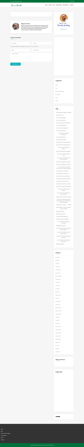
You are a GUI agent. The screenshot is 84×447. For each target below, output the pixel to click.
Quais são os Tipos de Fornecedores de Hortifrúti (64, 237)
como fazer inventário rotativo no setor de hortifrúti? (63, 158)
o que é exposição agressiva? (62, 216)
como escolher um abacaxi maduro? (63, 142)
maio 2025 (57, 260)
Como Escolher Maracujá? (61, 139)
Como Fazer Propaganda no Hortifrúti (63, 164)
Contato (56, 100)
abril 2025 (57, 263)
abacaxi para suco (59, 115)
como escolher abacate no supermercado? (63, 134)
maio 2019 (57, 291)
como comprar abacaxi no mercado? (63, 122)
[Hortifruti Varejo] (17, 5)
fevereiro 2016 (58, 326)
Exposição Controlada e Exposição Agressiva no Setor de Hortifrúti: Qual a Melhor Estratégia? (64, 201)
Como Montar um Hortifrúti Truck (62, 173)
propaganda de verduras (61, 225)
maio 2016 (57, 320)
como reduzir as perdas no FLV (62, 181)
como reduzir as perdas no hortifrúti (63, 183)
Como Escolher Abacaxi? (61, 137)
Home (56, 85)
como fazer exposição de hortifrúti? (63, 151)
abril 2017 (57, 298)
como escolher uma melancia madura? (63, 148)
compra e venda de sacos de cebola (63, 196)
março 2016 (57, 323)
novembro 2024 (58, 276)
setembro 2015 (58, 339)
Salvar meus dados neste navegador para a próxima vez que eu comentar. (24, 46)
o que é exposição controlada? (62, 219)
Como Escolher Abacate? (61, 130)
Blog (56, 88)
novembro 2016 (58, 310)
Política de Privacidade (59, 91)
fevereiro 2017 (58, 301)
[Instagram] (73, 1)
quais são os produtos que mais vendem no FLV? (63, 233)
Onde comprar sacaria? (60, 213)
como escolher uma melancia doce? (63, 144)
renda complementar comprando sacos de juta (63, 241)
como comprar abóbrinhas (61, 125)
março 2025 (57, 266)
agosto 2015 (57, 342)
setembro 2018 (58, 295)
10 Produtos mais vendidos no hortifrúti (63, 112)
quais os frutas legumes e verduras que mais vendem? (63, 229)
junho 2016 (57, 317)
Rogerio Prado (25, 23)
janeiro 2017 (57, 304)
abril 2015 (57, 348)
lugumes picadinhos (60, 211)
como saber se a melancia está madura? (64, 190)
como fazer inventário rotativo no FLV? (63, 154)
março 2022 (57, 285)
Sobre (56, 97)
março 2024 (57, 282)
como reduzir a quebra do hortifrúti (63, 178)
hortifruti (69, 204)
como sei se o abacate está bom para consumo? (63, 193)
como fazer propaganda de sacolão (63, 161)
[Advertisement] (31, 78)
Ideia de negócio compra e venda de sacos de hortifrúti (63, 208)
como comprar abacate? (61, 117)
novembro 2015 (58, 332)
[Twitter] (71, 1)
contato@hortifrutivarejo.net (17, 1)
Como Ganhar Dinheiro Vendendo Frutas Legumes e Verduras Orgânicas (63, 168)
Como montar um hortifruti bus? (62, 170)
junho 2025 (57, 257)
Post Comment (15, 64)
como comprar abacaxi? (61, 120)
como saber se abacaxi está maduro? (63, 186)
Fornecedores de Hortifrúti (61, 204)
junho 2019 (57, 288)
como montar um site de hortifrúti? (63, 176)
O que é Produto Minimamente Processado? (64, 222)
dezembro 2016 (58, 307)
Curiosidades (57, 94)
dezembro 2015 (58, 329)
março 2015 (57, 351)
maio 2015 (57, 345)
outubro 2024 (57, 279)
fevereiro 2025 (58, 269)
